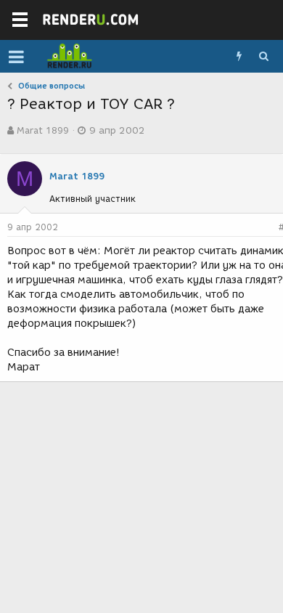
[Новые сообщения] (238, 57)
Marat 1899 (43, 130)
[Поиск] (263, 57)
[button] (16, 56)
